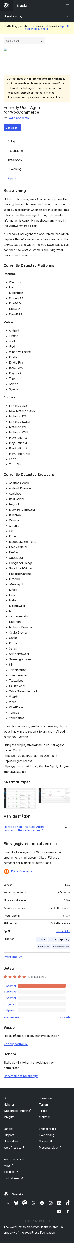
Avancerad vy (13, 956)
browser (41, 939)
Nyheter (9, 1104)
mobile (52, 939)
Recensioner (15, 150)
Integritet (10, 1117)
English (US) (63, 931)
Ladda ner (12, 127)
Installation (14, 160)
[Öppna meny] (68, 5)
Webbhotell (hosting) (17, 1110)
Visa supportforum (16, 1044)
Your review (11, 1017)
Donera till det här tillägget (21, 1076)
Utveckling (14, 169)
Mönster (44, 1117)
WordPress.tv (14, 1147)
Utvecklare (11, 1141)
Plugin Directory (13, 16)
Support (12, 178)
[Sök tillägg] (41, 40)
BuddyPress (13, 1178)
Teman (43, 1104)
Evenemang (46, 1135)
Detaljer (12, 141)
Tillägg (43, 1110)
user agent (44, 946)
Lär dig (8, 1128)
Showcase (46, 1098)
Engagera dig (47, 1128)
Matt (9, 1165)
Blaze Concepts (18, 118)
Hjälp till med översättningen (47, 27)
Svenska (17, 1194)
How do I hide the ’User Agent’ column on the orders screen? (24, 828)
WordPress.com (16, 1159)
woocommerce (61, 946)
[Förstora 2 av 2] (65, 793)
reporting (64, 939)
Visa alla (65, 1017)
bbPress (11, 1172)
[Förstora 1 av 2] (31, 793)
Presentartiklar (50, 1147)
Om (6, 1098)
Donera (45, 1141)
